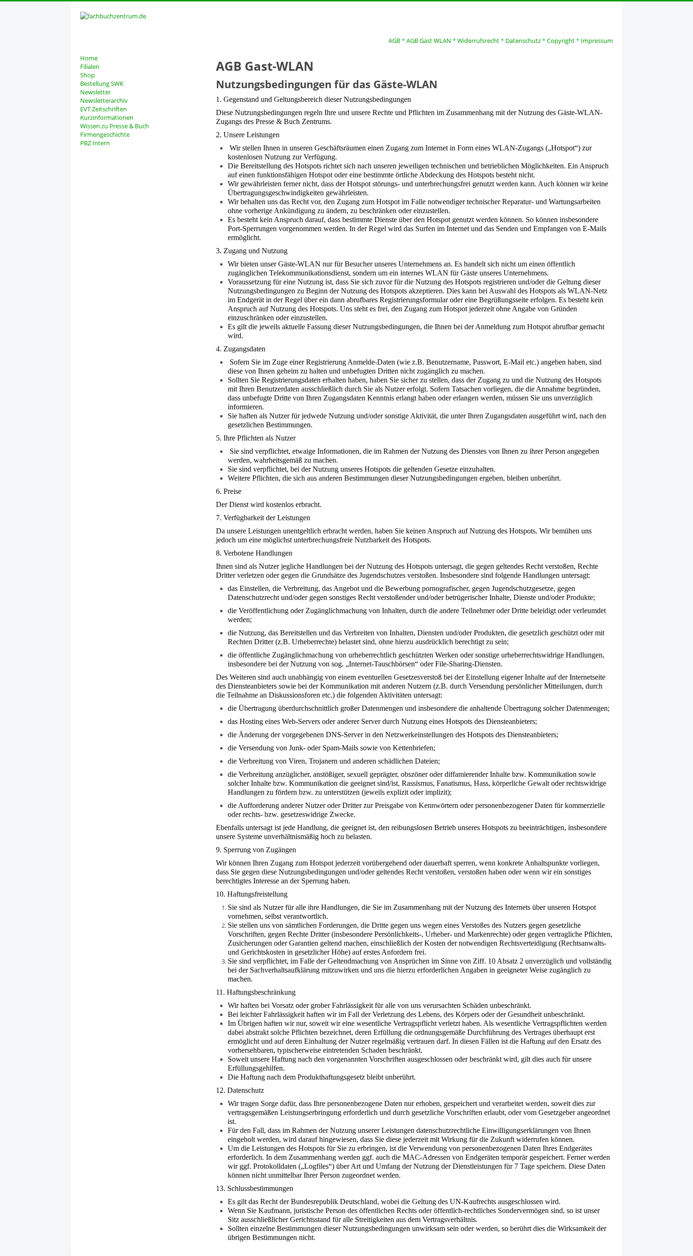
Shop (87, 75)
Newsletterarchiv (104, 100)
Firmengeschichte (105, 134)
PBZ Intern (95, 143)
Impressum (597, 40)
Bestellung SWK (102, 83)
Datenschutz (523, 40)
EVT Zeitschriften (103, 109)
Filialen (89, 66)
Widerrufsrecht (478, 40)
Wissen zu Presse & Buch (114, 126)
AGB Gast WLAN (428, 40)
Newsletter (95, 92)
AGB (394, 40)
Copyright (561, 40)
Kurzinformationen (106, 117)
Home (89, 58)
